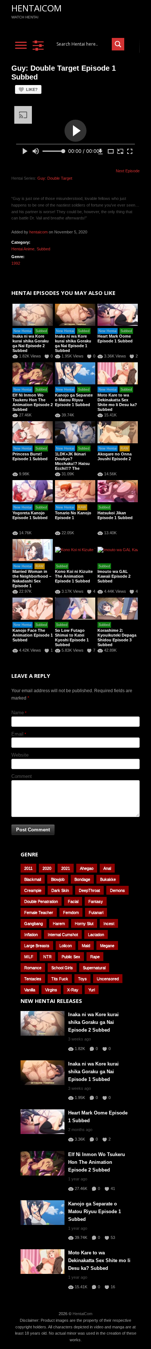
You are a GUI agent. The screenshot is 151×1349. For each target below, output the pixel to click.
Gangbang (33, 923)
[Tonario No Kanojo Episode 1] (75, 491)
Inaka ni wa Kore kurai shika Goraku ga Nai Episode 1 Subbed (73, 343)
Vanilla (29, 989)
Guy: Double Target (54, 178)
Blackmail (32, 879)
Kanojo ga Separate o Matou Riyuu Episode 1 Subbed (74, 400)
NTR (47, 956)
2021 (65, 868)
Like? (32, 89)
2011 (28, 868)
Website (20, 755)
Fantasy (95, 901)
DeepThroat (89, 890)
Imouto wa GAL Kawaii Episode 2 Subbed (113, 576)
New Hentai (23, 331)
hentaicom (38, 232)
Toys (82, 978)
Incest (108, 923)
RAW (125, 448)
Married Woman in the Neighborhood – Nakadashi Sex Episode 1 (31, 578)
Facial (73, 901)
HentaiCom (36, 8)
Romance (32, 967)
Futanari (96, 912)
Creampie (32, 890)
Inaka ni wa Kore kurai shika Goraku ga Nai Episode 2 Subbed (30, 343)
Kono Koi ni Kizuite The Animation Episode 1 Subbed (74, 576)
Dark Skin (60, 890)
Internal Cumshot (63, 934)
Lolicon (65, 945)
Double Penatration (41, 901)
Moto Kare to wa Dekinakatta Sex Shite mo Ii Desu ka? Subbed (117, 402)
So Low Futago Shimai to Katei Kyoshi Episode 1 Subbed (72, 637)
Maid (86, 945)
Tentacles (32, 978)
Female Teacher (38, 912)
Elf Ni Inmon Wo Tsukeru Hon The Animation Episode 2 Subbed (32, 402)
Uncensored (108, 978)
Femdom (71, 912)
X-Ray (72, 989)
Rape (95, 956)
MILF (28, 956)
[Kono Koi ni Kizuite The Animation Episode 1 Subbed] (75, 550)
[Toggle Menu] (21, 45)
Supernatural (94, 967)
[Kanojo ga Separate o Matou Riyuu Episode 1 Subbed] (75, 373)
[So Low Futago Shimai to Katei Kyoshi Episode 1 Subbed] (75, 608)
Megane (107, 945)
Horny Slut (84, 923)
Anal (107, 868)
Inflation (31, 934)
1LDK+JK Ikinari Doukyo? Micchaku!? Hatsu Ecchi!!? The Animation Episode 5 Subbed (75, 466)
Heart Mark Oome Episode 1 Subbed (115, 338)
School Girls (62, 967)
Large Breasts (36, 945)
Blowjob (58, 879)
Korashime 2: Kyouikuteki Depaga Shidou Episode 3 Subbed (116, 637)
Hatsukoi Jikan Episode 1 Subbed (115, 515)
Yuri (91, 989)
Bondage (82, 879)
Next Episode (128, 171)
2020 (47, 868)
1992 (15, 263)
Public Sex (71, 956)
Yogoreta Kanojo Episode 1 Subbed (30, 515)
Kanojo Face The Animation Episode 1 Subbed (32, 635)
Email (17, 734)
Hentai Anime (22, 249)
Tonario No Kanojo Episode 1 (73, 515)
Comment (21, 776)
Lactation (96, 934)
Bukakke (108, 879)
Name (17, 712)
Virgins (51, 989)
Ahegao (86, 868)
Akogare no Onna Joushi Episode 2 (114, 456)
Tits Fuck (59, 978)
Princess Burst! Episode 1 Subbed (30, 456)
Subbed (43, 249)
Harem (59, 923)
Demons (117, 890)
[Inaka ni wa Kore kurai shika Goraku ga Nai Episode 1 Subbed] (75, 315)
